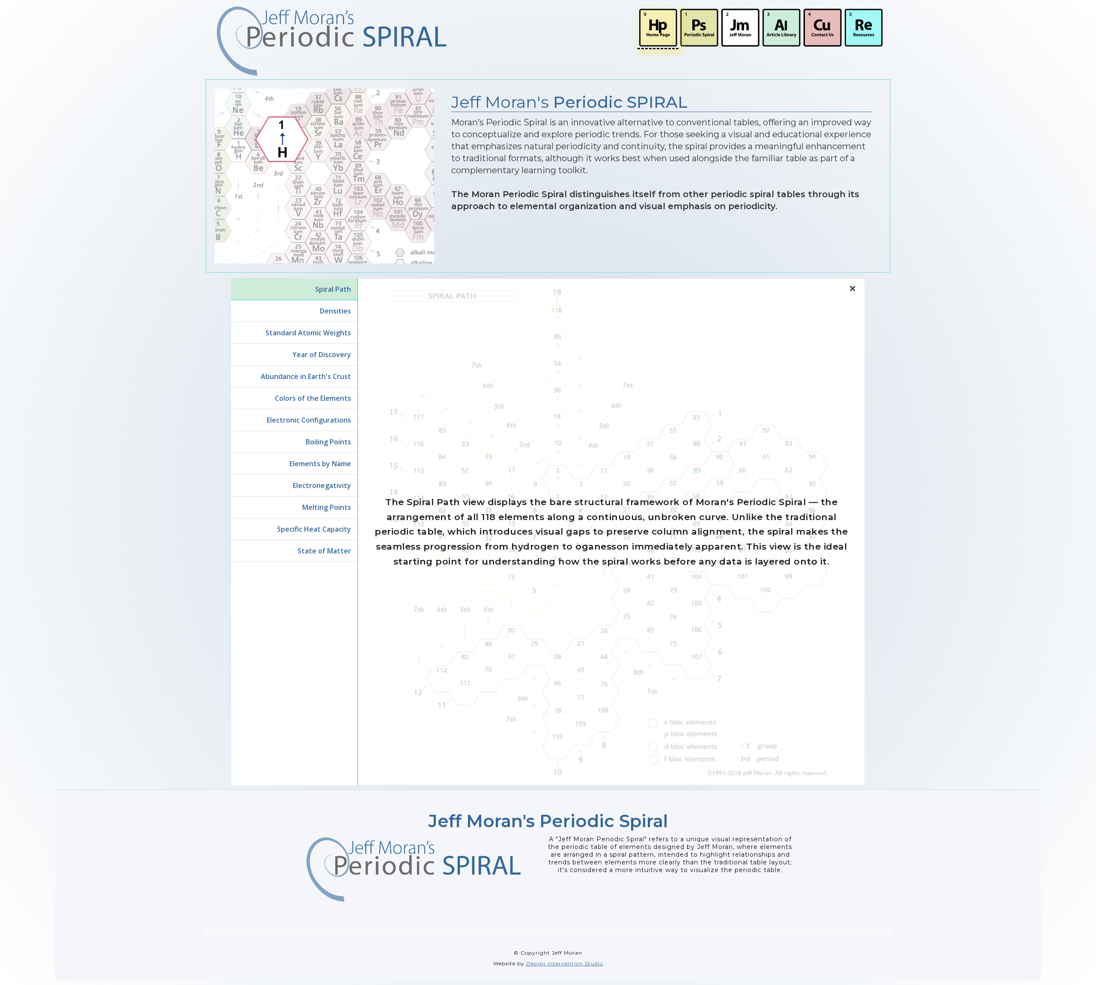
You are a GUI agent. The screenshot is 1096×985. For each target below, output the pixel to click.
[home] (332, 41)
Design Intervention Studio (564, 963)
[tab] (294, 289)
